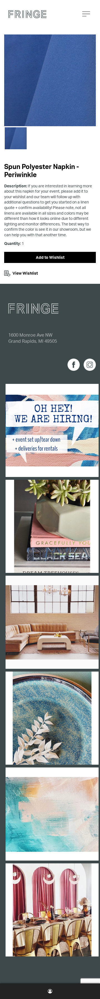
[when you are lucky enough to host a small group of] (52, 909)
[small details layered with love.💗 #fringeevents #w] (52, 526)
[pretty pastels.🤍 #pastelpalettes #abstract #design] (52, 814)
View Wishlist (25, 273)
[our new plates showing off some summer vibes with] (52, 718)
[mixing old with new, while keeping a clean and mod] (52, 622)
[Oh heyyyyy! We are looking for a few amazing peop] (52, 430)
